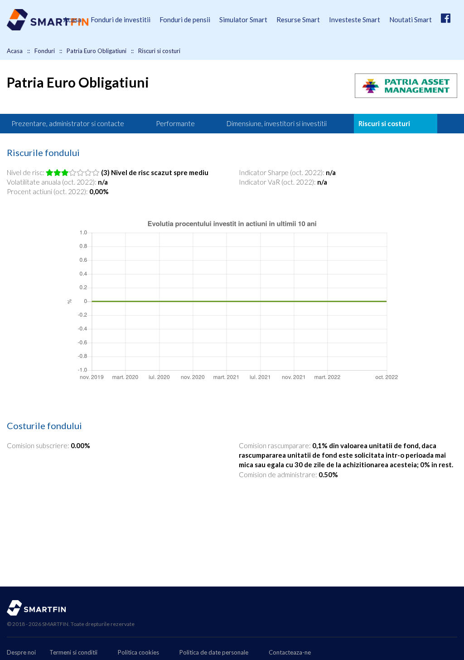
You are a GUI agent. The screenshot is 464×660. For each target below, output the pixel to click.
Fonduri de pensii (185, 19)
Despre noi (21, 652)
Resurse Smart (298, 19)
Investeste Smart (354, 19)
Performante (175, 123)
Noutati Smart (410, 19)
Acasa (72, 19)
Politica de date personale (213, 652)
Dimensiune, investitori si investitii (277, 123)
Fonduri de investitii (120, 19)
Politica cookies (138, 652)
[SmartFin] (47, 28)
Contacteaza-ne (290, 652)
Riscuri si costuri (384, 123)
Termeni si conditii (73, 652)
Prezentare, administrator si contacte (67, 123)
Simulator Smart (243, 19)
